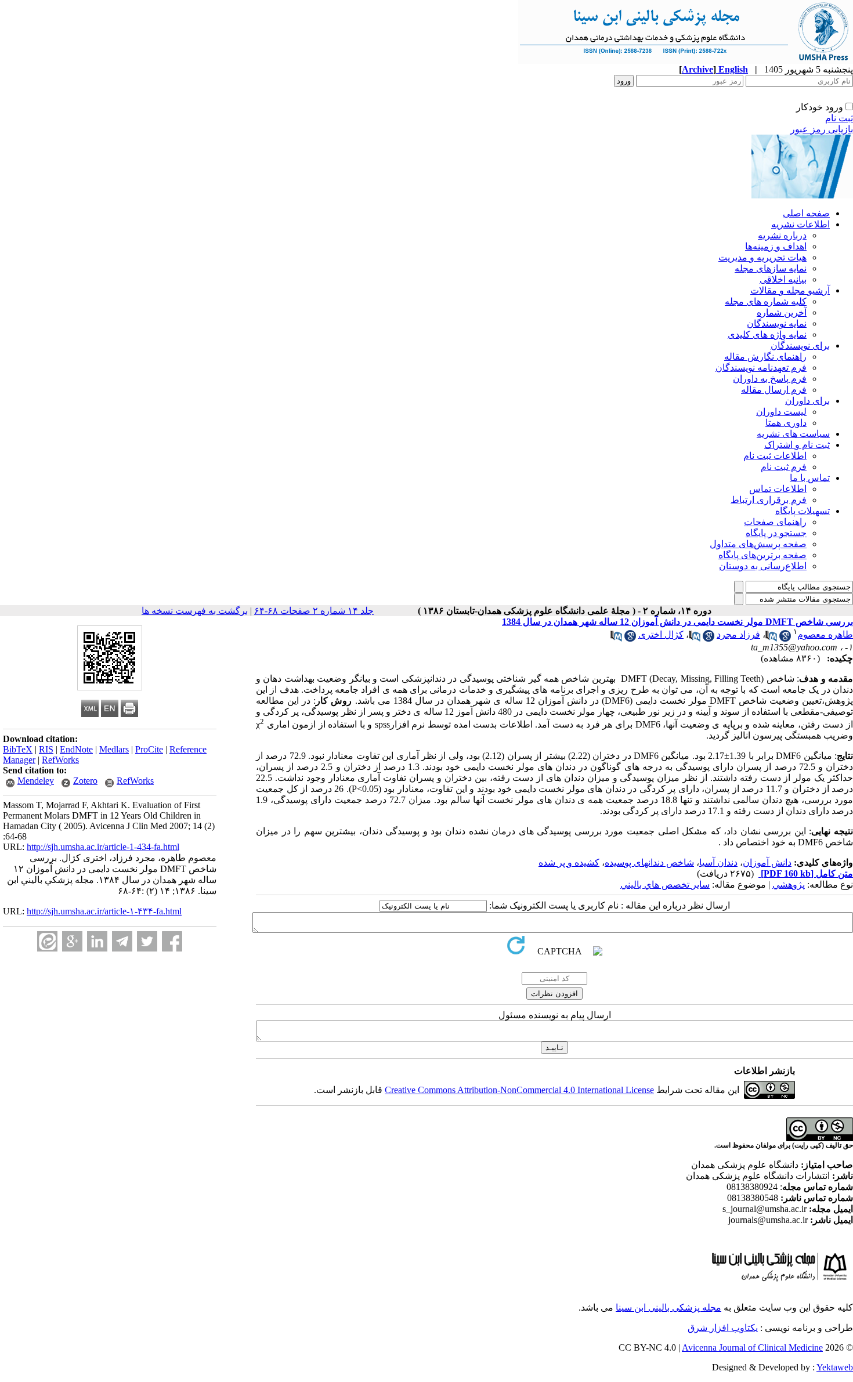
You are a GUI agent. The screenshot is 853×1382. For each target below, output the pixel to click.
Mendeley (35, 781)
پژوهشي (788, 884)
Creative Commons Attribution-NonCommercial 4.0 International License (519, 1090)
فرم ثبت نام (784, 467)
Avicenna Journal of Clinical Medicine (752, 1347)
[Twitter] (147, 941)
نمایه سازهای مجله (771, 268)
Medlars (114, 749)
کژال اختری (661, 634)
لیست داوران (781, 412)
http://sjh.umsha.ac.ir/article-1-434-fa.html (103, 847)
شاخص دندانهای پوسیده (649, 862)
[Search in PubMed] (771, 638)
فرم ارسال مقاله (774, 390)
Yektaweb (834, 1367)
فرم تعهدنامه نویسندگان (761, 367)
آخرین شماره (782, 312)
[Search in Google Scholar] (785, 638)
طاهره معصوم (825, 634)
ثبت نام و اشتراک (797, 445)
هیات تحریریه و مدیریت (762, 257)
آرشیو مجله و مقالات (790, 290)
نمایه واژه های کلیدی (767, 334)
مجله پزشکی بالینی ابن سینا (668, 1307)
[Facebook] (172, 941)
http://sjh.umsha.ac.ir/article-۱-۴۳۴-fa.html (104, 911)
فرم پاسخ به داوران (770, 379)
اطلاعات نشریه (800, 224)
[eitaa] (47, 941)
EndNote (76, 749)
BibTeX (17, 749)
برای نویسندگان (800, 345)
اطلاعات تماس (778, 489)
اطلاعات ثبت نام (775, 456)
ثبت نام (839, 118)
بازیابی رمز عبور (821, 129)
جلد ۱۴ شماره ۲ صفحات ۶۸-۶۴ (314, 611)
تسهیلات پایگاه (802, 511)
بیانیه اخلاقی (783, 279)
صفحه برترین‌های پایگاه (762, 555)
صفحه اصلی (806, 213)
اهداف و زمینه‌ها (776, 246)
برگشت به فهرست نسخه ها (195, 611)
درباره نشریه (782, 235)
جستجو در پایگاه (776, 533)
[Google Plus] (72, 941)
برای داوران (807, 401)
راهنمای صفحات (775, 522)
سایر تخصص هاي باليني (665, 884)
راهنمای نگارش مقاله (765, 356)
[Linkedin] (97, 941)
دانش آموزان (767, 862)
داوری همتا (786, 423)
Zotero (85, 781)
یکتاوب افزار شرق (723, 1328)
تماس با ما (810, 478)
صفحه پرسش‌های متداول (758, 544)
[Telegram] (122, 941)
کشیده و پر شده (568, 862)
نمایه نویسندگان (777, 323)
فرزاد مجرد (738, 634)
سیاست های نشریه (793, 434)
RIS (46, 749)
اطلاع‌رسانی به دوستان (763, 566)
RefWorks (60, 760)
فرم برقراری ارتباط (769, 500)
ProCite (149, 749)
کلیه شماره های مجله (766, 301)
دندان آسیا (718, 862)
